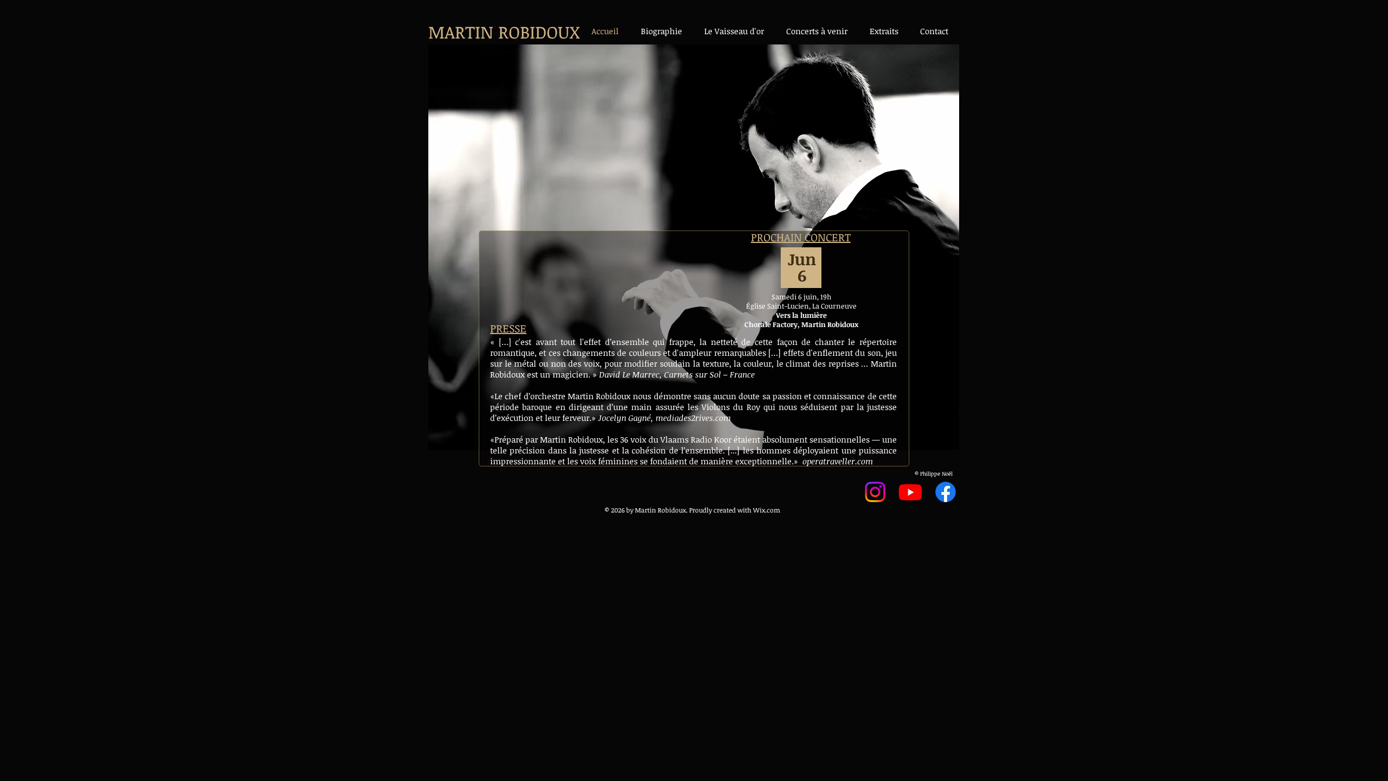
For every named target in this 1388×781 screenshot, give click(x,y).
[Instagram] (875, 491)
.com (772, 509)
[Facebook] (945, 491)
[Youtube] (910, 491)
